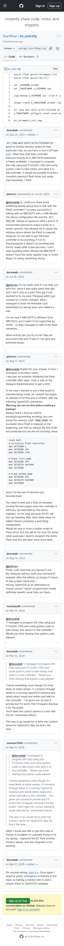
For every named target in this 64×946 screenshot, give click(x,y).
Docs (17, 928)
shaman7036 (15, 742)
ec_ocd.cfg (28, 36)
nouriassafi (13, 606)
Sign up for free (18, 900)
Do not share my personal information (32, 931)
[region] (32, 97)
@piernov (12, 284)
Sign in (40, 6)
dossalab (12, 130)
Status (40, 925)
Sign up (54, 6)
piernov (11, 194)
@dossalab (13, 202)
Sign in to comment (28, 909)
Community (52, 925)
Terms (9, 925)
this (8, 154)
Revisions (30, 56)
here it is (33, 872)
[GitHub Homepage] (21, 936)
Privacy (19, 925)
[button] (51, 48)
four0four (10, 36)
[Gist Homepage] (21, 6)
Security (30, 925)
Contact (26, 928)
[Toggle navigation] (5, 6)
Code (12, 56)
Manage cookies (41, 928)
